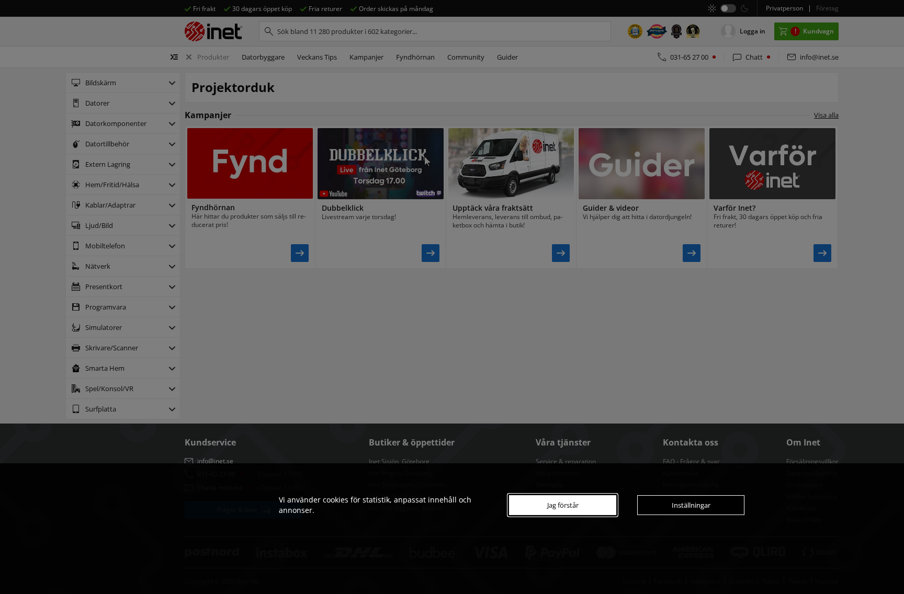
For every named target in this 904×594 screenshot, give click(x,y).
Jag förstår (563, 505)
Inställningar (691, 505)
